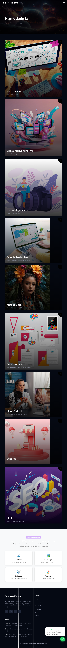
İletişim (36, 615)
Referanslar (37, 609)
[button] (64, 3)
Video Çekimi (14, 411)
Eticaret (11, 458)
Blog (35, 612)
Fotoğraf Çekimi (16, 210)
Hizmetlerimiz (38, 606)
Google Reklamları (17, 257)
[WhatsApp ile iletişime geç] (62, 639)
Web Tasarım (14, 91)
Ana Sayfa (8, 23)
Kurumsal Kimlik (15, 364)
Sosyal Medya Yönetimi (20, 150)
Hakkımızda (38, 603)
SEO (9, 517)
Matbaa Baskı (14, 304)
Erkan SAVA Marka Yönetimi (38, 643)
